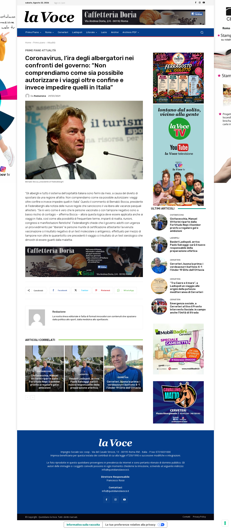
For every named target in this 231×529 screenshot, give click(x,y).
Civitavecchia (44, 371)
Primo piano (39, 42)
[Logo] (49, 17)
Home (28, 42)
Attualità (51, 42)
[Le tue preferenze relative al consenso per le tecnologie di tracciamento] (225, 523)
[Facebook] (196, 3)
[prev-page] (27, 397)
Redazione (40, 96)
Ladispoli (83, 374)
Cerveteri (123, 377)
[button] (202, 32)
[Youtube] (204, 3)
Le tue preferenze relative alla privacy (130, 524)
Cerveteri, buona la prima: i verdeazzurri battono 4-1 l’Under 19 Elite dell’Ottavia (124, 384)
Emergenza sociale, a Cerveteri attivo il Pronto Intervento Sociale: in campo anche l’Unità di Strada (188, 308)
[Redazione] (28, 96)
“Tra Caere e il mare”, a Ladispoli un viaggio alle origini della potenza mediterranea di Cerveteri (186, 287)
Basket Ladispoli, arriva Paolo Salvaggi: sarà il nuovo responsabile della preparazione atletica (83, 383)
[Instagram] (200, 3)
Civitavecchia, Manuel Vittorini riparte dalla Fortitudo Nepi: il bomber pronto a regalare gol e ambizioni (44, 381)
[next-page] (33, 397)
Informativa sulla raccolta (83, 524)
